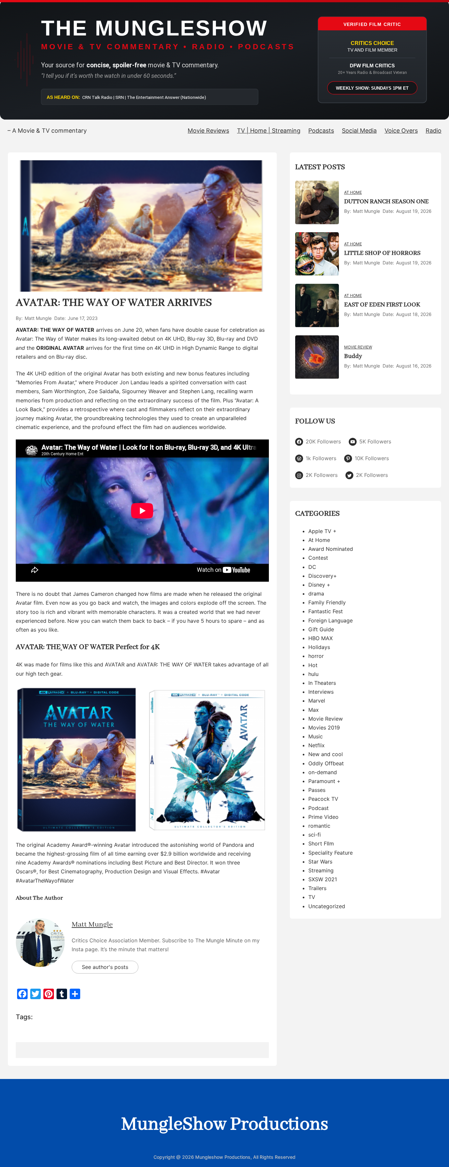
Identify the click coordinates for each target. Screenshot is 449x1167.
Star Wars (320, 861)
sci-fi (314, 835)
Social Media (359, 130)
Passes (316, 790)
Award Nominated (330, 549)
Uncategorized (326, 906)
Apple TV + (322, 531)
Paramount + (324, 781)
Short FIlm (321, 844)
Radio (433, 130)
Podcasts (321, 130)
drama (316, 594)
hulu (313, 674)
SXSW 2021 (322, 879)
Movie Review (358, 347)
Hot (313, 665)
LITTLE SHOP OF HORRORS (382, 253)
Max (313, 710)
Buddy (353, 356)
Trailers (317, 888)
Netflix (316, 745)
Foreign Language (330, 620)
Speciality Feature (330, 852)
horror (316, 656)
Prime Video (323, 817)
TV (311, 897)
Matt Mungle (92, 924)
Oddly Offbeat (326, 763)
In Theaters (322, 683)
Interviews (321, 692)
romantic (319, 826)
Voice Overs (401, 130)
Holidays (319, 647)
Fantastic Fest (325, 611)
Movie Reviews (208, 130)
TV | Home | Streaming (268, 130)
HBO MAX (320, 638)
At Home (353, 192)
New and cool (325, 754)
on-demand (322, 772)
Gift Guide (321, 629)
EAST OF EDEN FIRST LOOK (382, 305)
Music (315, 736)
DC (312, 567)
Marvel (316, 701)
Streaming (321, 870)
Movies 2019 (324, 728)
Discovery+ (322, 575)
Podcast (318, 808)
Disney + (319, 585)
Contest (318, 558)
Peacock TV (323, 799)
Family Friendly (327, 602)
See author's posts (105, 967)
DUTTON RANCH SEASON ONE (386, 202)
